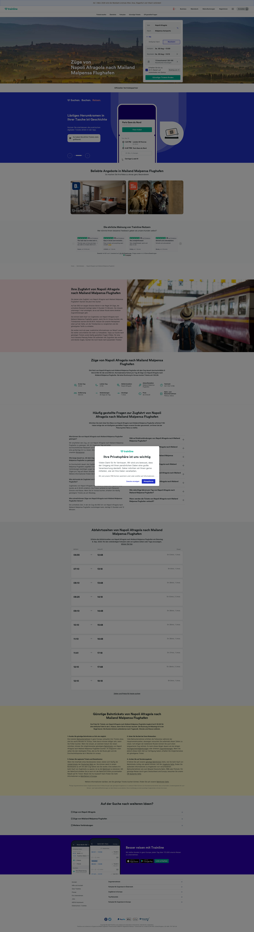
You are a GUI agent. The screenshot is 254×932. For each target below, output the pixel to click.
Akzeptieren (148, 481)
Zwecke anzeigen (132, 481)
